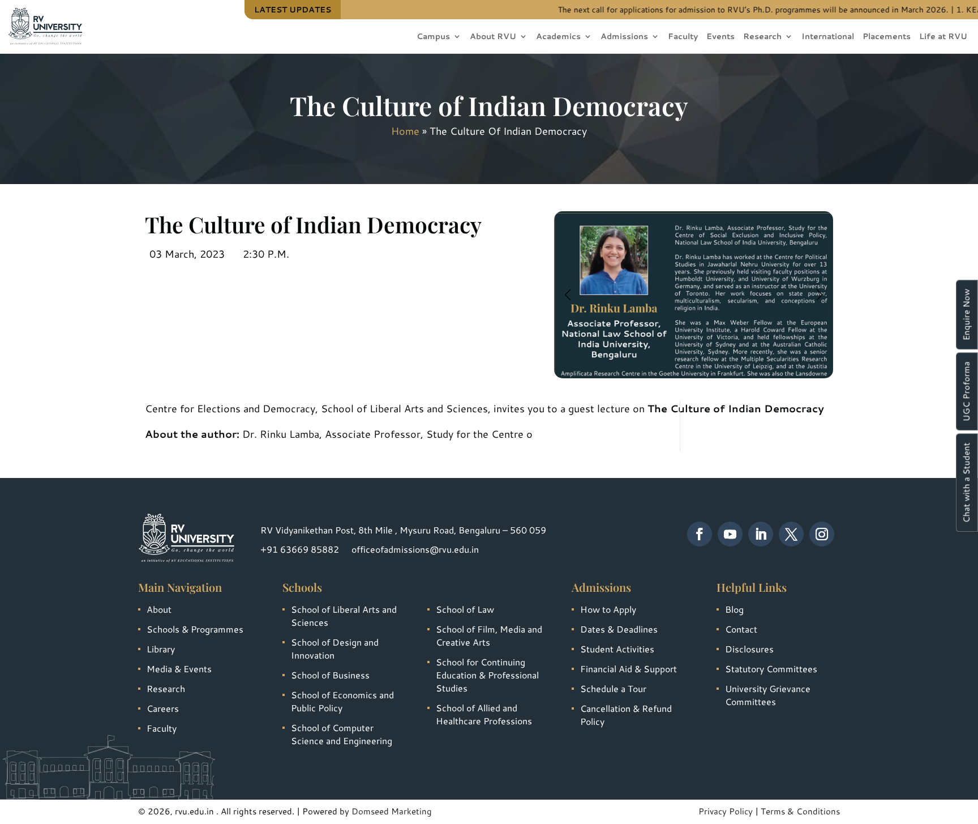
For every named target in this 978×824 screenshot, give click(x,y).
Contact (741, 628)
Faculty (683, 37)
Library (161, 648)
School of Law (465, 609)
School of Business (330, 674)
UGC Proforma (966, 391)
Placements (887, 37)
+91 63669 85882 (299, 549)
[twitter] (791, 534)
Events (720, 37)
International (827, 37)
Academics (558, 37)
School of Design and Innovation (335, 648)
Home (405, 130)
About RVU (493, 37)
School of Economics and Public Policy (342, 701)
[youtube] (730, 534)
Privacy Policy (725, 811)
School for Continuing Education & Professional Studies (487, 674)
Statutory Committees (771, 668)
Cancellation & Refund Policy (626, 715)
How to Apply (608, 609)
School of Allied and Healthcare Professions (484, 714)
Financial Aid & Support (628, 668)
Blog (734, 609)
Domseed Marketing (391, 811)
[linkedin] (760, 534)
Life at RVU (943, 37)
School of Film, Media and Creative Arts (489, 635)
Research (762, 37)
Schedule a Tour (613, 688)
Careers (163, 708)
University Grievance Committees (767, 695)
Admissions (624, 37)
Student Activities (617, 648)
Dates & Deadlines (619, 628)
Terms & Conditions (800, 811)
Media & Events (179, 668)
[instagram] (821, 534)
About (159, 609)
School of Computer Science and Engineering (341, 734)
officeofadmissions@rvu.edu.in (415, 549)
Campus (433, 37)
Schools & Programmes (195, 628)
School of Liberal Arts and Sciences (344, 616)
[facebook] (699, 534)
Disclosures (749, 648)
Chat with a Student (966, 482)
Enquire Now (966, 314)
